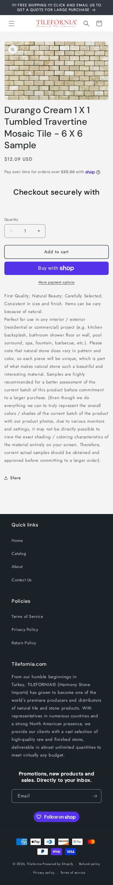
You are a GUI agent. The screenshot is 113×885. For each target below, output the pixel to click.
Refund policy (89, 864)
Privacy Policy (25, 629)
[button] (11, 23)
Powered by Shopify (58, 863)
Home (17, 540)
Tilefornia (34, 863)
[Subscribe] (94, 796)
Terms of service (73, 872)
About (17, 566)
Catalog (19, 553)
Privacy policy (44, 872)
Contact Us (22, 580)
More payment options (57, 282)
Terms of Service (27, 616)
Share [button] (15, 478)
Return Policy (24, 643)
